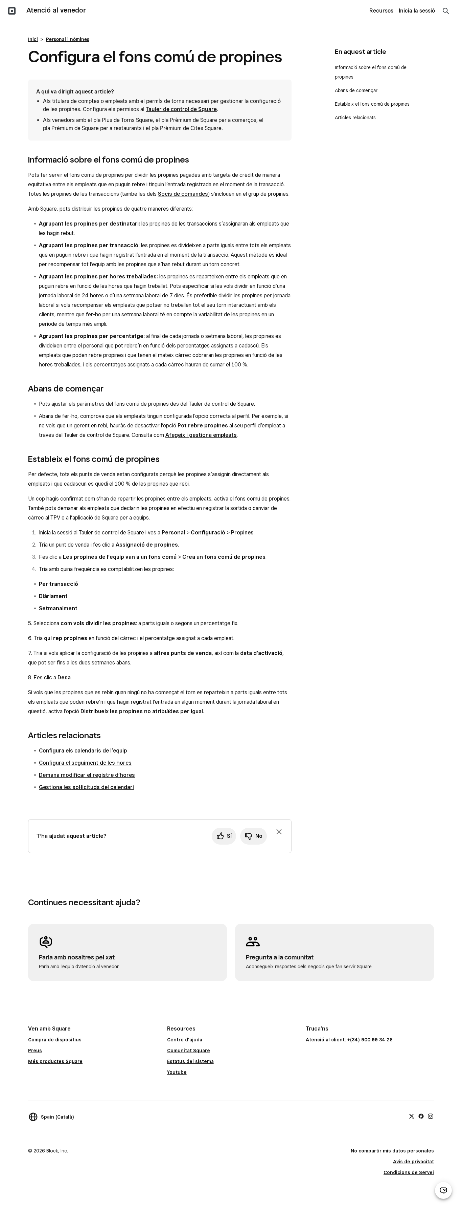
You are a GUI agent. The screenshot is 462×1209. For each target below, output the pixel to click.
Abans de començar (356, 90)
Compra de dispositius (55, 1039)
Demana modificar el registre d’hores (87, 775)
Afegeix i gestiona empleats (201, 435)
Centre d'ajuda (184, 1039)
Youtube (177, 1072)
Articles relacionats (355, 117)
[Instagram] (430, 1116)
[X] (411, 1116)
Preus (35, 1050)
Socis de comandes (183, 194)
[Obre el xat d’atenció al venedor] (443, 1190)
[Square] (12, 11)
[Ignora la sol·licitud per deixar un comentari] (279, 832)
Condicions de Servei (409, 1172)
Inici (33, 39)
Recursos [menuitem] (381, 10)
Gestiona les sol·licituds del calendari (86, 787)
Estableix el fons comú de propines (372, 104)
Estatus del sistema (190, 1061)
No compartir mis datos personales (392, 1150)
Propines (242, 532)
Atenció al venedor (56, 10)
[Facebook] (421, 1116)
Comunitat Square (188, 1050)
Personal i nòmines (67, 39)
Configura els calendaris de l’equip (83, 750)
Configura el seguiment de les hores (85, 763)
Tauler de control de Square (181, 109)
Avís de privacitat (413, 1161)
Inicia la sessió (417, 10)
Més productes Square (55, 1061)
